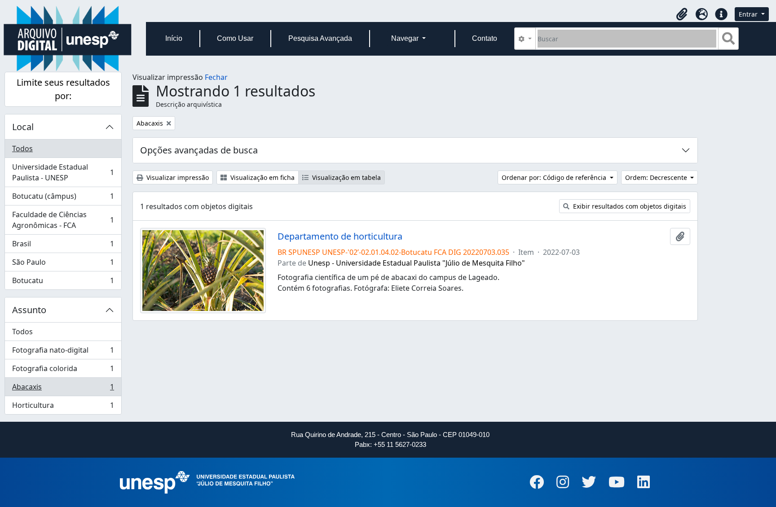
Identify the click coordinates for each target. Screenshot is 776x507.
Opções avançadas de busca (199, 150)
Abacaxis (63, 389)
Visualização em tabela (345, 177)
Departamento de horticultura (340, 236)
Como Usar (235, 38)
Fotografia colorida (63, 370)
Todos (22, 148)
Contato (484, 38)
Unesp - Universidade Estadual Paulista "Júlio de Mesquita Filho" (416, 263)
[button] (682, 14)
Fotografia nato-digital (63, 352)
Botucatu (63, 282)
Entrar (749, 14)
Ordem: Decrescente (657, 177)
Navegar (405, 38)
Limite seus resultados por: (63, 89)
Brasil (63, 246)
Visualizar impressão (177, 177)
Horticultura (63, 407)
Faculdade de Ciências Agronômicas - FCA (63, 220)
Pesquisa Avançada (320, 38)
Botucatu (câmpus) (63, 198)
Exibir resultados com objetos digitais (628, 206)
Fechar (216, 77)
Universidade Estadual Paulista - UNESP (63, 172)
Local (23, 127)
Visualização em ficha (262, 177)
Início (173, 38)
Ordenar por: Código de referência (555, 177)
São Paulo (63, 264)
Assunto (29, 310)
